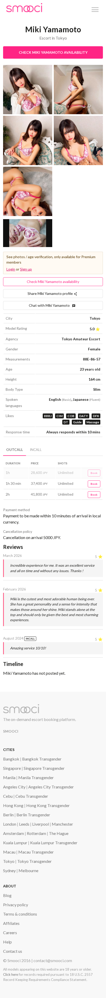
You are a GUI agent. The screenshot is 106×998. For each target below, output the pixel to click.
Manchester (62, 824)
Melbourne (28, 870)
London (9, 824)
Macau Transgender (36, 851)
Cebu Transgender (31, 796)
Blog (7, 895)
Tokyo (8, 861)
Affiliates (11, 923)
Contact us (12, 951)
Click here (10, 974)
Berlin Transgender (33, 814)
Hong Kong (13, 805)
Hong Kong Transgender (48, 805)
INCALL (36, 450)
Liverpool (40, 824)
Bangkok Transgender (41, 758)
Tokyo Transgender (34, 861)
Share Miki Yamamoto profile (51, 293)
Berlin (8, 814)
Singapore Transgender (44, 768)
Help (7, 941)
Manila (9, 777)
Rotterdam (36, 833)
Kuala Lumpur (15, 842)
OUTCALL (14, 450)
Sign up (26, 269)
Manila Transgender (36, 777)
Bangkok (11, 758)
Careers (10, 932)
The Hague (58, 833)
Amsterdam (13, 833)
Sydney (9, 870)
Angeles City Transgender (51, 786)
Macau (9, 851)
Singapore (12, 768)
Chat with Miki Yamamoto (50, 305)
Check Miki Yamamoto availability (53, 52)
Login (10, 269)
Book (94, 472)
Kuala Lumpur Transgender (53, 842)
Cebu (8, 796)
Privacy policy (15, 904)
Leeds (24, 824)
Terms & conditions (20, 913)
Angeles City (14, 786)
